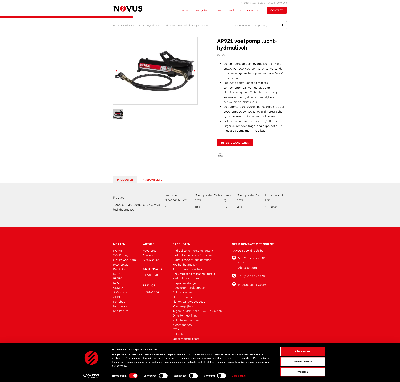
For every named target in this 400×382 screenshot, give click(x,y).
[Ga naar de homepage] (128, 8)
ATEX (176, 329)
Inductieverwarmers (186, 320)
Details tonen (239, 375)
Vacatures (149, 250)
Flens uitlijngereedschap (189, 301)
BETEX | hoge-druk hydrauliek (153, 25)
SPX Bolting (121, 255)
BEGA (116, 273)
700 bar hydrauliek (185, 264)
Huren (218, 10)
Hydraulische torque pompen (192, 259)
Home (184, 10)
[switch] (163, 375)
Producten (201, 10)
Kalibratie (235, 10)
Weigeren (303, 371)
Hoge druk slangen (185, 283)
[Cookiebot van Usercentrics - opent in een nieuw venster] (91, 376)
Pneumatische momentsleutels (194, 273)
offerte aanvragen (235, 142)
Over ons (253, 10)
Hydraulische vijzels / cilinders (192, 255)
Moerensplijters (183, 306)
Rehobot (119, 301)
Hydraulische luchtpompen (186, 25)
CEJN (116, 297)
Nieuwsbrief (151, 259)
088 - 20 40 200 (279, 2)
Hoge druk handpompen (189, 287)
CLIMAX (118, 287)
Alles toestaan (302, 351)
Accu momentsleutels (187, 269)
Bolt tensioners (183, 292)
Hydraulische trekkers (187, 278)
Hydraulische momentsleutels (193, 250)
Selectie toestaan (302, 361)
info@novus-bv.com (255, 2)
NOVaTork (119, 283)
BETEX (117, 278)
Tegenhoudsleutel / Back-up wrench (197, 311)
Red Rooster (121, 311)
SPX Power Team (124, 259)
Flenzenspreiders (184, 297)
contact (276, 10)
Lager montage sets (186, 338)
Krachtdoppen (182, 324)
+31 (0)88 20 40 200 (251, 276)
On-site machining (185, 315)
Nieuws (148, 255)
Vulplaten (179, 334)
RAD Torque (120, 264)
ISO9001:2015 (152, 275)
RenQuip (119, 269)
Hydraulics (120, 306)
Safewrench (121, 292)
